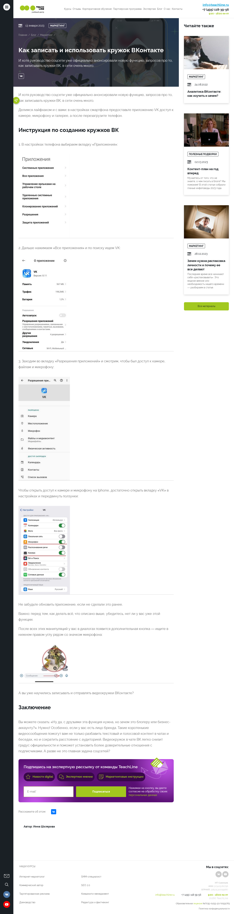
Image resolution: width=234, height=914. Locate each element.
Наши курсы (27, 866)
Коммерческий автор (31, 885)
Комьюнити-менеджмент (95, 893)
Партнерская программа (127, 9)
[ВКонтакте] (22, 76)
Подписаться (101, 791)
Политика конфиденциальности (214, 908)
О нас (167, 9)
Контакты (177, 9)
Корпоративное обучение (97, 9)
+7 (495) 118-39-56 (215, 9)
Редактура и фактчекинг (95, 902)
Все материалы (206, 306)
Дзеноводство (27, 902)
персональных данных (143, 795)
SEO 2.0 (85, 885)
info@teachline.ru (216, 5)
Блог (159, 9)
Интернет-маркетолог (32, 876)
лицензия (197, 903)
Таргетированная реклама (34, 893)
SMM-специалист (91, 876)
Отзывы (77, 9)
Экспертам (149, 9)
